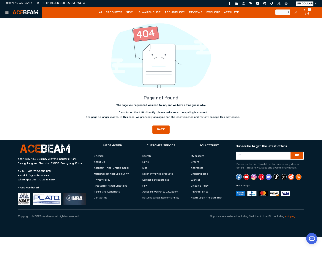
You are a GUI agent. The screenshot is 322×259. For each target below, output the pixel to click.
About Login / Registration (206, 198)
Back (161, 129)
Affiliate (99, 174)
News (145, 162)
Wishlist (195, 180)
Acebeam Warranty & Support (160, 192)
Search (146, 156)
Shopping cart (199, 174)
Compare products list (155, 180)
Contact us (100, 198)
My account (197, 156)
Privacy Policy (102, 180)
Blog (144, 168)
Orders (195, 162)
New (144, 186)
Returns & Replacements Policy (160, 198)
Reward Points (199, 192)
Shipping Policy (200, 186)
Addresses (197, 168)
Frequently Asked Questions (110, 186)
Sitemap (99, 156)
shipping (290, 216)
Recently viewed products (157, 174)
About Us (99, 162)
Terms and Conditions (107, 192)
